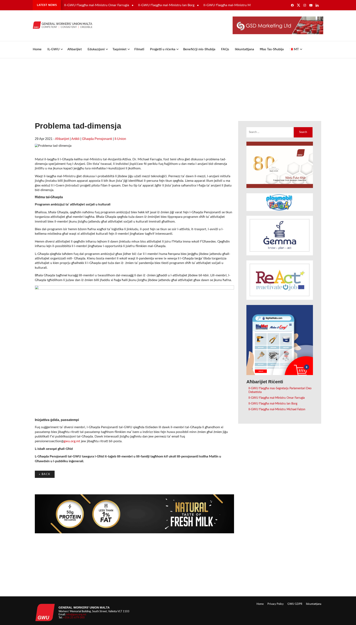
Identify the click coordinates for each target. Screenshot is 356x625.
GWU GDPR (294, 604)
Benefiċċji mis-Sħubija (199, 49)
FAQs (225, 49)
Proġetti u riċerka (162, 49)
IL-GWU (53, 49)
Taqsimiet (119, 49)
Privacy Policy (275, 604)
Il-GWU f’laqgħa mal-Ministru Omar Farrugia (87, 5)
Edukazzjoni (96, 49)
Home (37, 49)
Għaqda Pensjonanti (97, 139)
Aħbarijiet (74, 49)
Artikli (75, 139)
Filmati (139, 49)
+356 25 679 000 (74, 617)
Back (44, 474)
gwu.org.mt (72, 441)
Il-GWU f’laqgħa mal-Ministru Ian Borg (157, 5)
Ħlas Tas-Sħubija (272, 49)
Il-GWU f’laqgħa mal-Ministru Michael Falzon (227, 5)
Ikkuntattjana (244, 49)
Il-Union (120, 139)
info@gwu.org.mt (76, 614)
